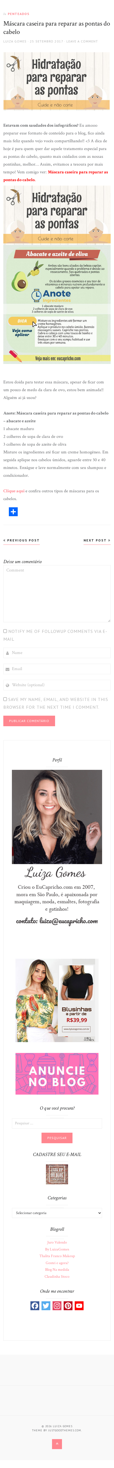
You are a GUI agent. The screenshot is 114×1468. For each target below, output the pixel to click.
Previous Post (23, 540)
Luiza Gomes (15, 41)
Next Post (96, 540)
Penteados (18, 14)
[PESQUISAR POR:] (57, 1122)
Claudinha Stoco (57, 1276)
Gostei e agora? (57, 1262)
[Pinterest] (68, 1305)
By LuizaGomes (57, 1249)
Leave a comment (82, 41)
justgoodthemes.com (64, 1430)
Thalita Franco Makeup (57, 1256)
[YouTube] (79, 1305)
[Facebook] (34, 1305)
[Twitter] (45, 1305)
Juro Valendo (57, 1242)
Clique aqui (14, 491)
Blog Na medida (57, 1269)
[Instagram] (57, 1305)
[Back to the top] (57, 1444)
